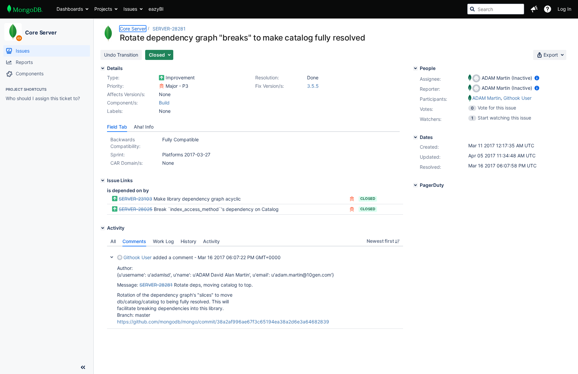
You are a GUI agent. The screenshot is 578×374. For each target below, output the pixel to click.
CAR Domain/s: (126, 163)
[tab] (117, 127)
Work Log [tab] (163, 241)
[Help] (547, 9)
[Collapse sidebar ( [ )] (83, 367)
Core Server (41, 32)
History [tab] (188, 241)
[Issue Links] (102, 180)
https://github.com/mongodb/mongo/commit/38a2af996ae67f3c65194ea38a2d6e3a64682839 (223, 321)
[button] (534, 9)
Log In (564, 9)
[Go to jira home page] (24, 9)
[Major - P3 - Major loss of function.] (161, 86)
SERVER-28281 (169, 28)
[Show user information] (537, 78)
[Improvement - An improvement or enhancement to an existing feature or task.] (161, 77)
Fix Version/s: (269, 86)
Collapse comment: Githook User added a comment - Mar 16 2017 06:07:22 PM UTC (111, 257)
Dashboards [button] (70, 9)
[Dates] (415, 137)
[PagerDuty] (415, 185)
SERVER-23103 (135, 199)
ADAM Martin (486, 98)
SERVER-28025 (136, 209)
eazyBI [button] (156, 9)
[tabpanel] (255, 287)
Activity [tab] (211, 241)
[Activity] (102, 228)
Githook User (137, 257)
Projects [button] (103, 9)
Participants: (433, 99)
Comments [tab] (134, 241)
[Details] (102, 68)
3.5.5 (313, 86)
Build (164, 102)
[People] (415, 68)
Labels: (115, 111)
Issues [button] (130, 9)
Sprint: (117, 154)
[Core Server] (13, 32)
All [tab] (113, 241)
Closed (367, 198)
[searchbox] (495, 9)
